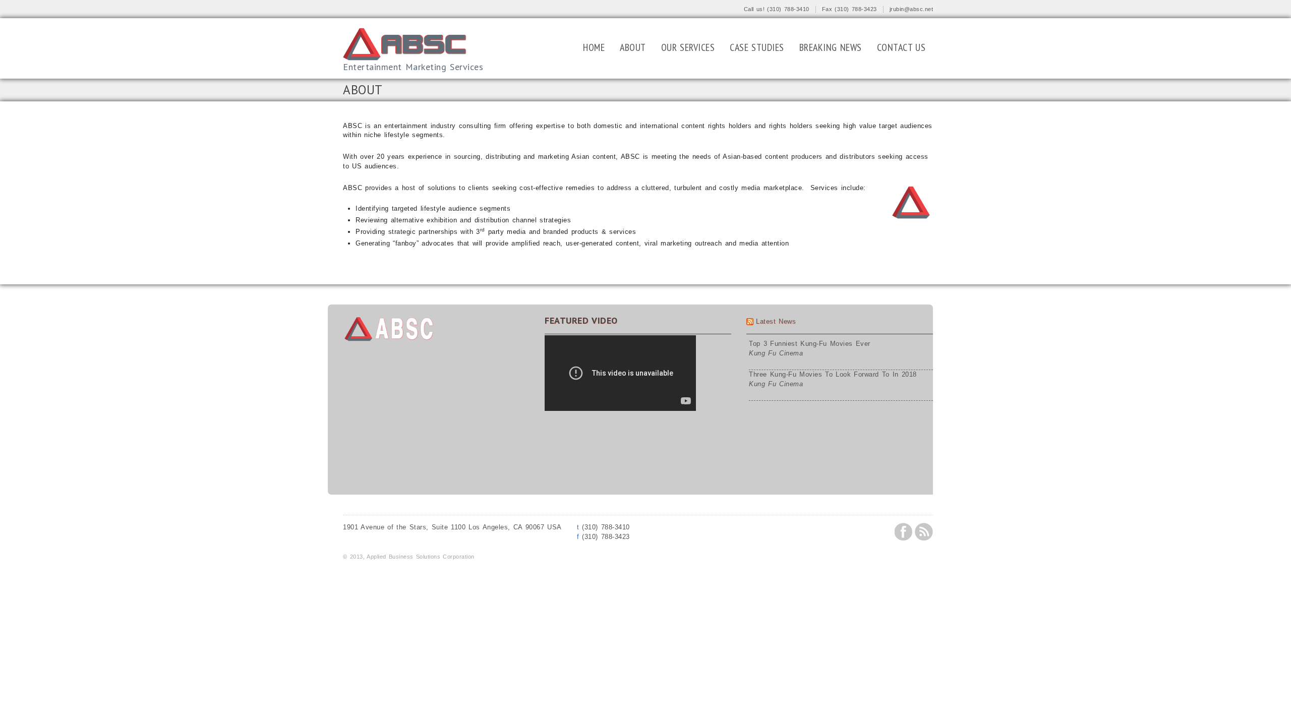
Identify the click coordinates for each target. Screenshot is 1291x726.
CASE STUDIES (757, 47)
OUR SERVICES (688, 47)
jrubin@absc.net (911, 9)
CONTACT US (901, 47)
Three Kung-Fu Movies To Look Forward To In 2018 (833, 374)
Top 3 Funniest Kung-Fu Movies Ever (809, 343)
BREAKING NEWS (830, 47)
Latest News (776, 321)
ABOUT (633, 47)
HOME (594, 47)
